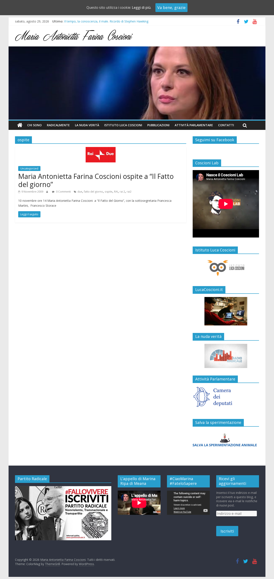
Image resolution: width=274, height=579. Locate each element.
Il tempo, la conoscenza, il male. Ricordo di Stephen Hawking (106, 21)
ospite (108, 191)
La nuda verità (87, 125)
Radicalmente (58, 125)
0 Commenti (63, 191)
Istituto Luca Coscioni (123, 125)
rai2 (129, 191)
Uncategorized (29, 168)
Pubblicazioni (158, 125)
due (79, 191)
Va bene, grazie (171, 7)
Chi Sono (34, 125)
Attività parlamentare (194, 125)
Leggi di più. (141, 7)
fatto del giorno (93, 191)
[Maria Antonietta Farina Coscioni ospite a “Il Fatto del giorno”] (101, 149)
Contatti (226, 125)
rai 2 (122, 191)
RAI (116, 191)
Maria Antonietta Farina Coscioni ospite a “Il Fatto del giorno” (96, 180)
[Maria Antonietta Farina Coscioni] (137, 49)
